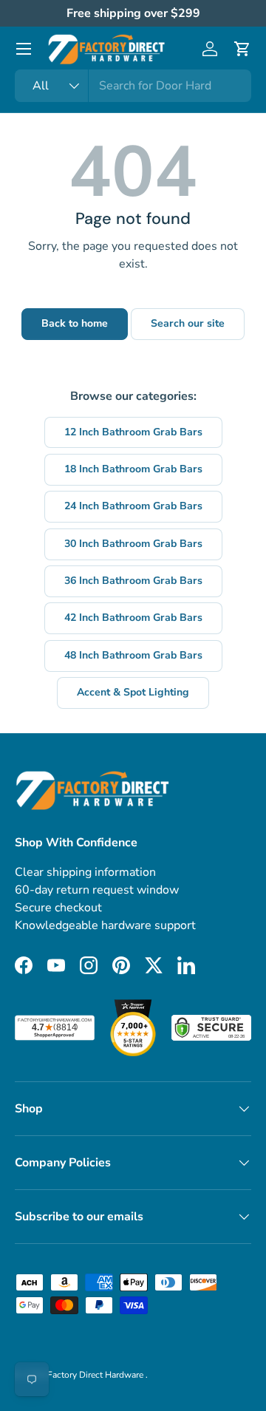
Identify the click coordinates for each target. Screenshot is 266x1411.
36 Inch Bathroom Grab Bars (133, 581)
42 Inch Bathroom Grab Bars (133, 618)
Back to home (74, 323)
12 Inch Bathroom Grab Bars (133, 432)
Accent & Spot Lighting (133, 692)
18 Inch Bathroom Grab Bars (133, 469)
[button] (242, 49)
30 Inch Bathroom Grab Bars (133, 544)
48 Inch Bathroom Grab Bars (133, 655)
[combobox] (133, 85)
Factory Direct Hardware (96, 1375)
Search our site (188, 323)
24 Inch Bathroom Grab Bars (133, 506)
